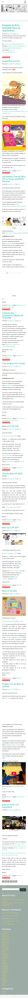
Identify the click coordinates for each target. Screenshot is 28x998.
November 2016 (5, 936)
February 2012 (5, 965)
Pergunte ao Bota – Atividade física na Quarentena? (11, 28)
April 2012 (4, 962)
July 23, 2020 (10, 34)
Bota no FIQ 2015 (9, 591)
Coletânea (18, 520)
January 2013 (4, 953)
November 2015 (5, 939)
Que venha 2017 (13, 918)
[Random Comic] (16, 15)
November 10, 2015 (12, 594)
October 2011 (5, 970)
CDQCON (18, 171)
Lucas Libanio (9, 638)
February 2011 (5, 982)
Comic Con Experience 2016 (9, 436)
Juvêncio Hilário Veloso (7, 913)
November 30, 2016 (12, 429)
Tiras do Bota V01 (9, 307)
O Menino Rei (19, 356)
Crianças (11, 924)
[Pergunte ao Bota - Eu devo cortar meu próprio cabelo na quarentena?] (14, 15)
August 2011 (4, 973)
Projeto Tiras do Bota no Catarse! (13, 685)
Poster (18, 418)
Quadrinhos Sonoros (11, 61)
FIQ (4, 624)
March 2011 (4, 980)
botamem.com (8, 243)
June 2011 (4, 976)
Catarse (18, 797)
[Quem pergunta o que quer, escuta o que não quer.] (12, 15)
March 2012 (4, 964)
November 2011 (5, 968)
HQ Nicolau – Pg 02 (14, 921)
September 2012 (5, 958)
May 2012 (4, 961)
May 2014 (4, 945)
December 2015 (5, 938)
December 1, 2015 (11, 531)
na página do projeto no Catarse (13, 745)
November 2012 (5, 955)
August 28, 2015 (11, 689)
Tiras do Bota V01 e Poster (13, 363)
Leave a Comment (6, 57)
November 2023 (5, 932)
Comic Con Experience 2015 (9, 553)
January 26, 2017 (11, 184)
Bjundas (4, 795)
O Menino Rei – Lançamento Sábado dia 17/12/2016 (12, 316)
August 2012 (4, 959)
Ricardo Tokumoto (9, 461)
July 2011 (4, 974)
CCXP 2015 (19, 585)
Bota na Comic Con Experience (10, 806)
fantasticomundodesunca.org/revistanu (14, 44)
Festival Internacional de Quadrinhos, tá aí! (12, 621)
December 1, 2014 (11, 810)
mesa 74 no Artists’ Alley (16, 571)
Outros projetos (6, 358)
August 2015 (4, 941)
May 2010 (4, 985)
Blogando (9, 171)
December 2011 (5, 967)
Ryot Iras (21, 461)
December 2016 (5, 935)
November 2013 (5, 947)
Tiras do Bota (5, 420)
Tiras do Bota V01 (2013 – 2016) (13, 475)
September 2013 (5, 950)
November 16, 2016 (12, 479)
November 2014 (5, 944)
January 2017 (4, 933)
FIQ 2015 (18, 678)
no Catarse (7, 698)
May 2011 (4, 977)
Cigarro (16, 913)
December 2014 (5, 942)
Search (3, 887)
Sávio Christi (5, 921)
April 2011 (4, 979)
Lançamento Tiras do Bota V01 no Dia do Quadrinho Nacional (13, 179)
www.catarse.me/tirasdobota (13, 507)
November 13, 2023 (12, 64)
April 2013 (4, 952)
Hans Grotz (19, 638)
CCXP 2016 (19, 468)
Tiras (3, 993)
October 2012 (5, 956)
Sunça (17, 34)
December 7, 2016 (11, 366)
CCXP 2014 (19, 876)
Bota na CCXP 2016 (10, 426)
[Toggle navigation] (2, 2)
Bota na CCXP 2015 (10, 527)
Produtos (18, 305)
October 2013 (5, 948)
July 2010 (4, 983)
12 (13, 881)
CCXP (8, 439)
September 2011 (5, 971)
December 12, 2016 (12, 321)
